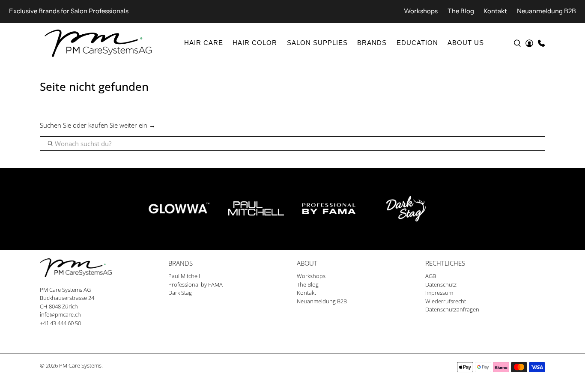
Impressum (439, 292)
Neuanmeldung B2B (546, 11)
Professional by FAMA (195, 284)
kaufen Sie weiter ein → (121, 125)
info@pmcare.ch (60, 314)
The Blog (461, 11)
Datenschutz (441, 284)
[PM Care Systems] (98, 43)
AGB (430, 276)
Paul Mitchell (184, 276)
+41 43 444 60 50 (60, 323)
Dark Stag (180, 292)
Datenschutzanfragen (452, 309)
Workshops (421, 11)
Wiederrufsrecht (445, 301)
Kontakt (495, 11)
